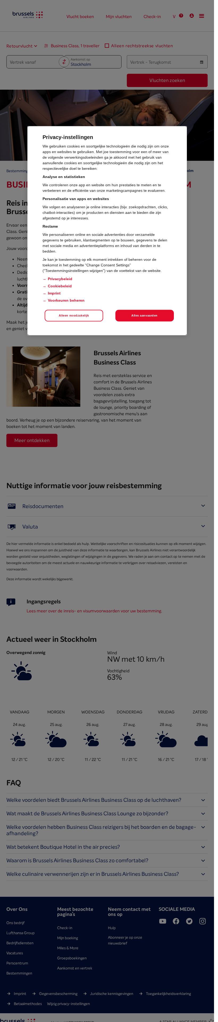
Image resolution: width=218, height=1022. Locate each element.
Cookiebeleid (60, 286)
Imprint (54, 293)
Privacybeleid (60, 278)
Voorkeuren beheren (66, 300)
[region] (107, 230)
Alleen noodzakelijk (74, 315)
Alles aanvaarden (144, 315)
